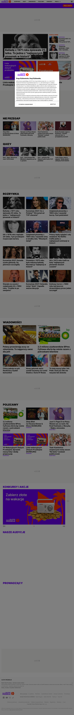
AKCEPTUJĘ (53, 104)
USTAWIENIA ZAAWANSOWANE (26, 104)
